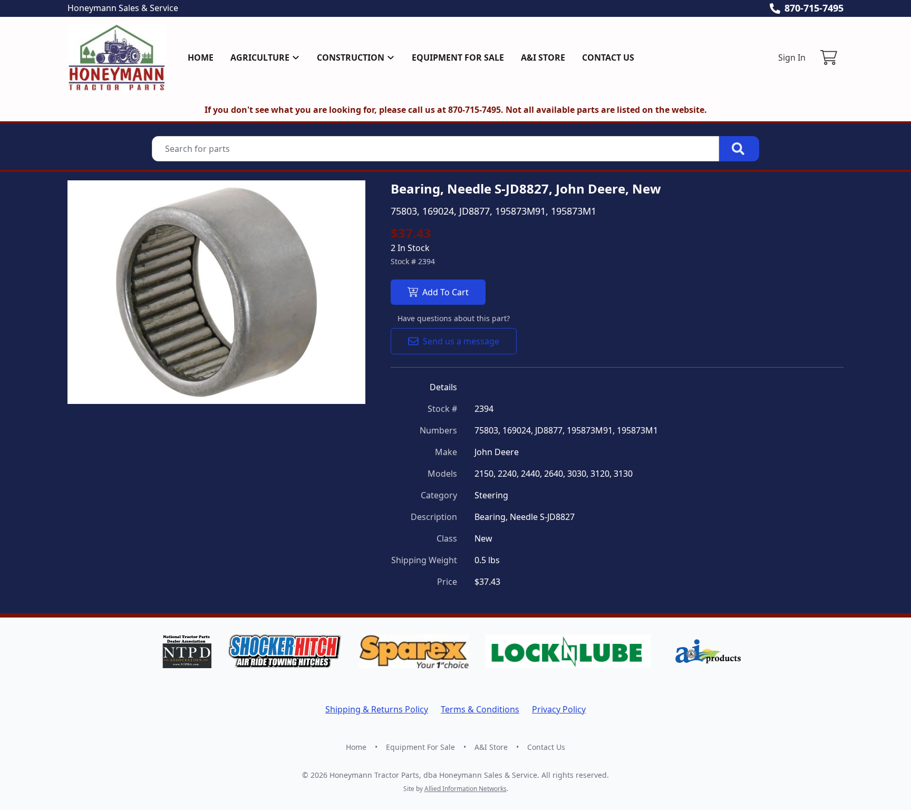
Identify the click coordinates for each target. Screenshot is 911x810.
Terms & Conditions (480, 709)
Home (201, 57)
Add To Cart (445, 292)
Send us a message (461, 341)
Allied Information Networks (465, 788)
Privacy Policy (559, 709)
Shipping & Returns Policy (376, 709)
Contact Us (608, 57)
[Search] (739, 148)
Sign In (792, 57)
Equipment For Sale (458, 57)
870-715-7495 (814, 8)
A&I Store (543, 57)
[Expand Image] (346, 385)
